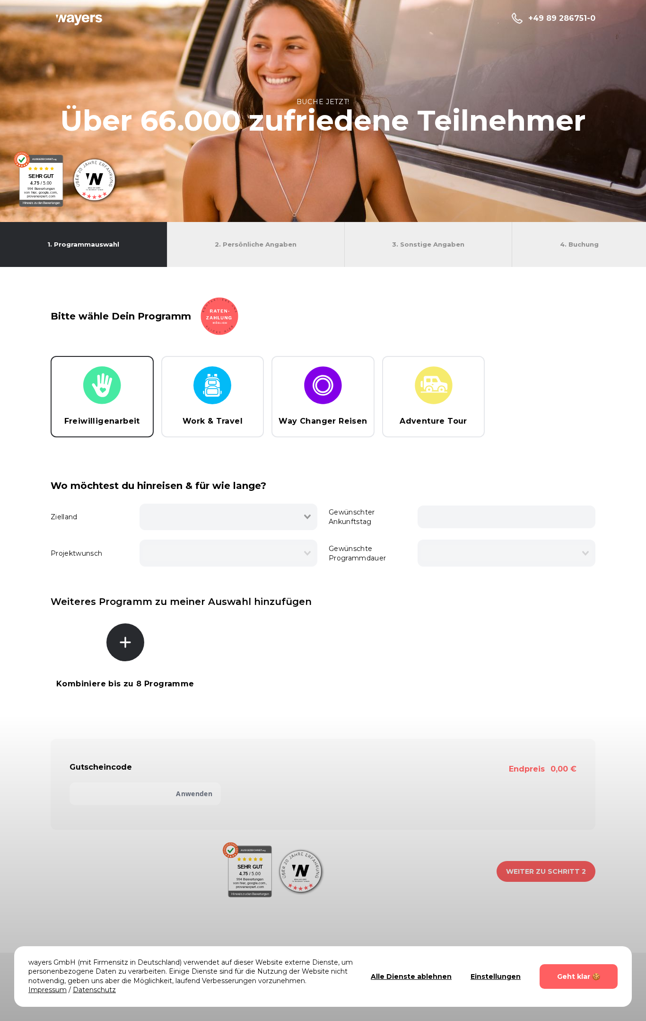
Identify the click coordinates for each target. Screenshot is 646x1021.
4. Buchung (579, 244)
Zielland (64, 517)
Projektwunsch (77, 553)
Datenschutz (94, 989)
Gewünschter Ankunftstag (352, 517)
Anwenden (194, 793)
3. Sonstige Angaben (428, 244)
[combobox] (228, 516)
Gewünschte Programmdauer (357, 553)
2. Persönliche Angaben (256, 244)
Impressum (47, 989)
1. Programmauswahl (83, 244)
